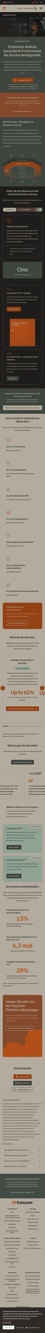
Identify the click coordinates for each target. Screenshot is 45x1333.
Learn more (7, 1322)
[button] (32, 1327)
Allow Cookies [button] (8, 1327)
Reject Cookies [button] (20, 1327)
